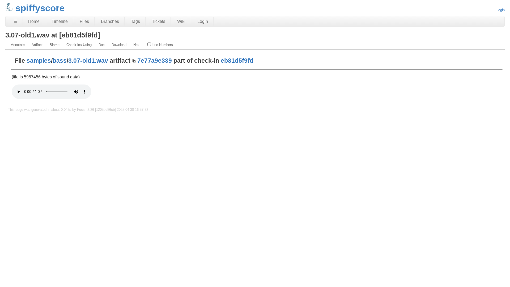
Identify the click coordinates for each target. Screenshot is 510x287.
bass (60, 60)
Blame (55, 45)
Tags (135, 21)
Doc (102, 45)
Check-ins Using (79, 45)
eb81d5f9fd (237, 60)
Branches (110, 21)
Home (34, 21)
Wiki (181, 21)
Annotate (18, 45)
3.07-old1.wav (88, 60)
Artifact (37, 45)
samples (39, 60)
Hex (136, 45)
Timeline (60, 21)
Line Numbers (162, 45)
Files (84, 21)
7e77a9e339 (154, 60)
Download (119, 45)
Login (500, 10)
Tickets (158, 21)
